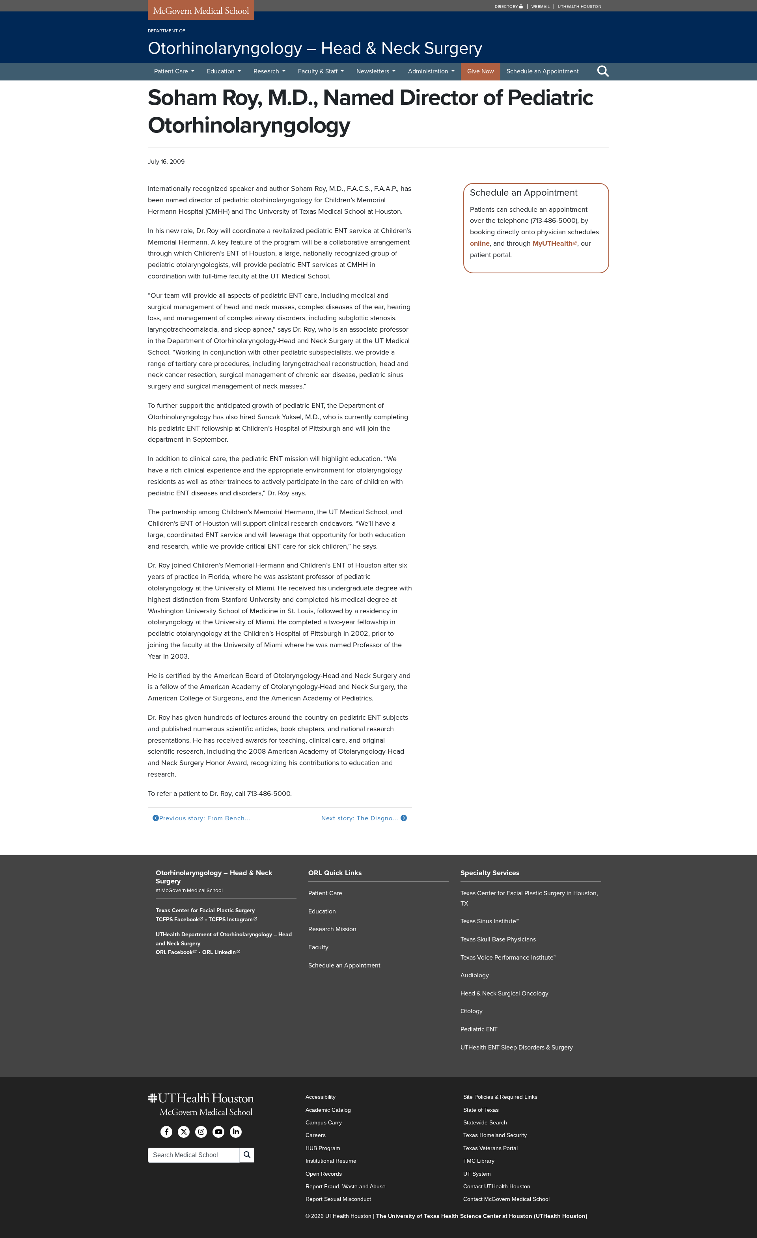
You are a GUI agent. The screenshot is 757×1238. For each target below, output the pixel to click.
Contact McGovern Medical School (506, 1199)
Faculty (318, 947)
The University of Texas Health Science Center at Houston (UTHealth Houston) (481, 1216)
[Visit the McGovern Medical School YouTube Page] (218, 1132)
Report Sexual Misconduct (338, 1199)
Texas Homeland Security (495, 1135)
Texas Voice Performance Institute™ (508, 958)
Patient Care (172, 71)
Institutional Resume (331, 1161)
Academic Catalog (328, 1110)
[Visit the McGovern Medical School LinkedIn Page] (236, 1132)
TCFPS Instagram (233, 919)
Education (221, 71)
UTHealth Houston (579, 6)
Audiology (475, 975)
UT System (477, 1174)
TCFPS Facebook (179, 919)
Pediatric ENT (479, 1029)
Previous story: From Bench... (205, 818)
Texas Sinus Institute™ (490, 921)
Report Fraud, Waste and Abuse (346, 1186)
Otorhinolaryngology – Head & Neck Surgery (214, 877)
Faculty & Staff (318, 71)
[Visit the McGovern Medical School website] (201, 12)
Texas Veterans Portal (490, 1148)
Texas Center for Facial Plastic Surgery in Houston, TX (529, 898)
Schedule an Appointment (543, 71)
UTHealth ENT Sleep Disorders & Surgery (517, 1047)
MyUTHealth (555, 243)
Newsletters (373, 71)
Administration (429, 71)
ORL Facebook (176, 952)
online (480, 243)
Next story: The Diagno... (361, 818)
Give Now (480, 71)
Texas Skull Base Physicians (498, 939)
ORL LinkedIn (221, 952)
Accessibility (321, 1097)
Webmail (540, 6)
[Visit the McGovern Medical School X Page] (184, 1132)
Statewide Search (485, 1122)
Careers (316, 1135)
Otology (472, 1011)
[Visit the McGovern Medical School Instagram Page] (201, 1132)
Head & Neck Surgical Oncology (504, 993)
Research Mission (332, 929)
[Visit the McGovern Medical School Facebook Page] (166, 1132)
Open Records (324, 1174)
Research (267, 71)
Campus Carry (324, 1122)
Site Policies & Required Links (500, 1097)
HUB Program (323, 1148)
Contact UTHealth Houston (496, 1186)
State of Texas (481, 1110)
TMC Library (478, 1161)
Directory (507, 6)
